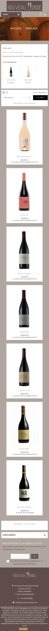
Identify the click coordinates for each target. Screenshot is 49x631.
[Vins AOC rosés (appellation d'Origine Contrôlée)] (28, 71)
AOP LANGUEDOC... (24, 156)
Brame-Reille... (24, 449)
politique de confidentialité (24, 564)
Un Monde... (24, 215)
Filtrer (40, 97)
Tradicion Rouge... (24, 273)
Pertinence (17, 97)
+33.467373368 (26, 598)
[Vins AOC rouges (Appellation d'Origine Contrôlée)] (11, 71)
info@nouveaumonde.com (26, 602)
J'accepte (23, 629)
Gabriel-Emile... (24, 390)
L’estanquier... (24, 332)
